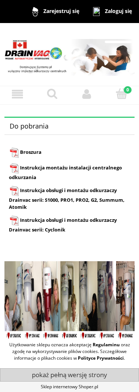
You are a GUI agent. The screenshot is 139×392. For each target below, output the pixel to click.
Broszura (31, 152)
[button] (17, 94)
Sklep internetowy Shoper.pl (69, 386)
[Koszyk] (121, 93)
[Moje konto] (87, 94)
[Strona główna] (69, 54)
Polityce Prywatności (101, 358)
